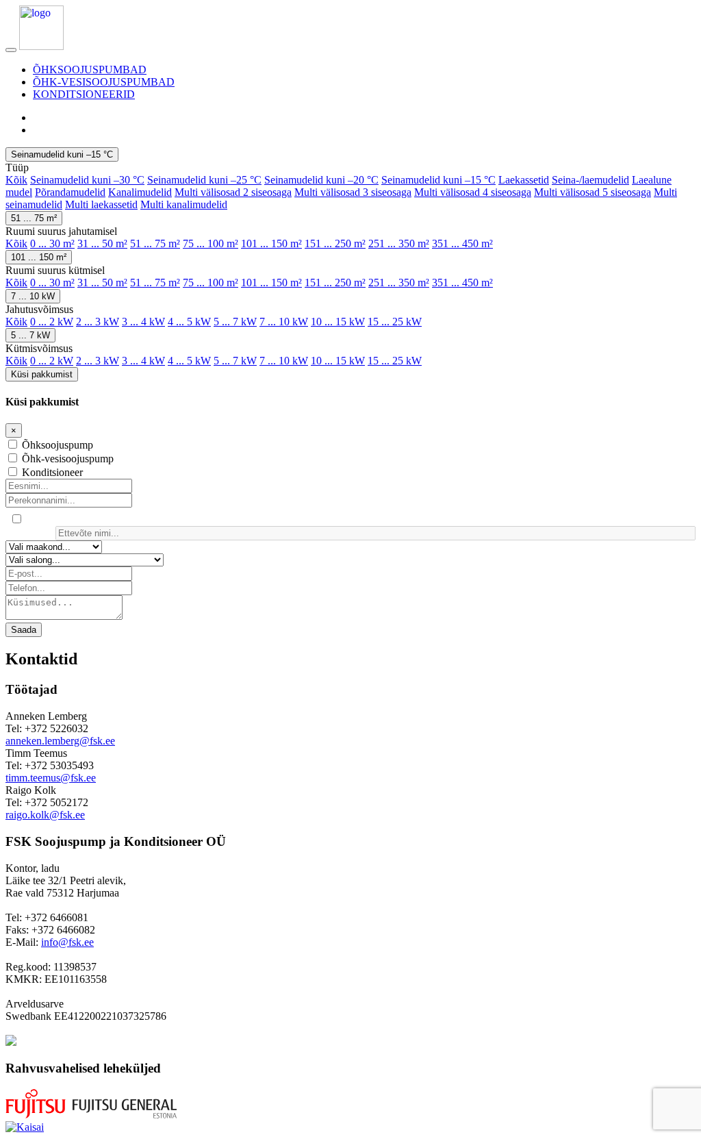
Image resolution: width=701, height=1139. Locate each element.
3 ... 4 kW (143, 321)
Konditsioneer (52, 472)
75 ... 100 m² (210, 243)
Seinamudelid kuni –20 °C (321, 180)
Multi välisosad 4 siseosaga (472, 192)
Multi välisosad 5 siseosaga (592, 192)
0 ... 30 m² (52, 243)
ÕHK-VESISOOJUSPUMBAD (104, 82)
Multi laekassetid (101, 204)
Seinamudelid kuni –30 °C (87, 180)
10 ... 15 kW (338, 321)
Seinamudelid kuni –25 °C (204, 180)
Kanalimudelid (140, 192)
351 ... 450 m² (462, 243)
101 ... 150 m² (271, 243)
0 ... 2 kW (51, 321)
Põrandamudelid (70, 192)
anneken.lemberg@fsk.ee (60, 741)
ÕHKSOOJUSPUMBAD (89, 69)
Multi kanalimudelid (183, 204)
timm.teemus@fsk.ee (50, 778)
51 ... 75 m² (34, 218)
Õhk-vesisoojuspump (68, 458)
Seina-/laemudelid (590, 180)
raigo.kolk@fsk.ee (45, 815)
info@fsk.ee (67, 942)
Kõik (16, 180)
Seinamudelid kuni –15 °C (62, 154)
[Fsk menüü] (10, 50)
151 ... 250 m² (335, 243)
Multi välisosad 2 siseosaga (233, 192)
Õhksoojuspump (57, 445)
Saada (23, 630)
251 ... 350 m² (398, 243)
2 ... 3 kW (97, 321)
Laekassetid (523, 180)
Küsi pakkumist (42, 374)
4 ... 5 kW (189, 321)
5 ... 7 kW (235, 321)
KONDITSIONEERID (84, 94)
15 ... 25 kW (395, 321)
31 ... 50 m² (102, 243)
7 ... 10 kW (33, 296)
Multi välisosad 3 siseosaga (352, 192)
